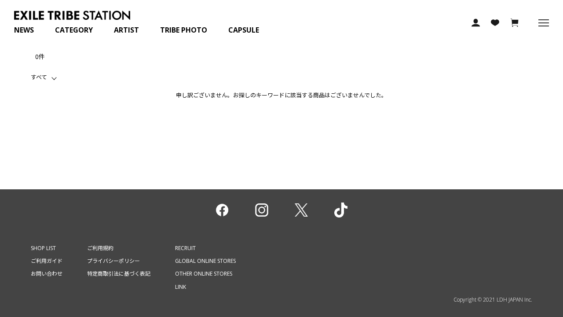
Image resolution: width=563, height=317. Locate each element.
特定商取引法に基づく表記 (118, 273)
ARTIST (126, 30)
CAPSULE (243, 30)
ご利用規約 (100, 248)
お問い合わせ (46, 273)
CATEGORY (74, 30)
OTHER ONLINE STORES (203, 273)
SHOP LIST (43, 248)
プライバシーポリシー (113, 261)
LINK (180, 287)
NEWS (24, 30)
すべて (39, 77)
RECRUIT (185, 248)
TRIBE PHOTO (183, 30)
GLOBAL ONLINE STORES (205, 261)
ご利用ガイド (46, 261)
